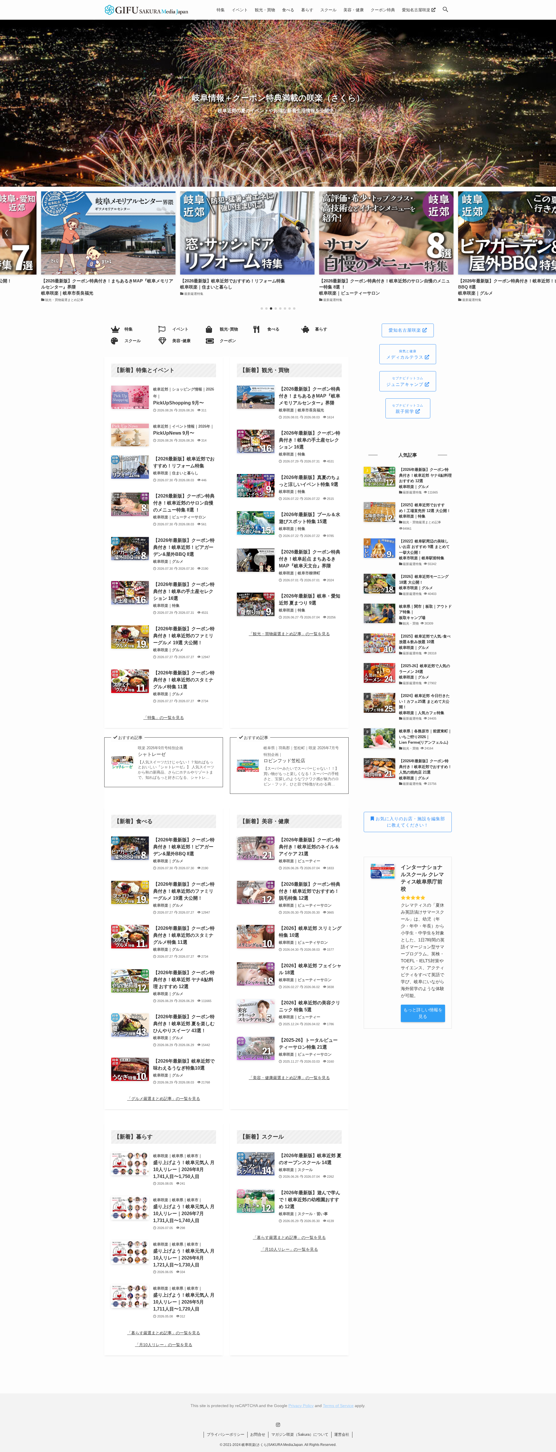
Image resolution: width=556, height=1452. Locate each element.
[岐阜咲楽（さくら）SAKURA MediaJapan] (146, 10)
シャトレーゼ (160, 751)
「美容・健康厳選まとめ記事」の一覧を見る (289, 1077)
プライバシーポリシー (225, 1434)
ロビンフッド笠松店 (301, 754)
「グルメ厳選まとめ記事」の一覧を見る (163, 1098)
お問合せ (257, 1434)
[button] (445, 10)
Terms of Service (338, 1405)
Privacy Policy (301, 1405)
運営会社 (341, 1434)
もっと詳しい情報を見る (422, 1013)
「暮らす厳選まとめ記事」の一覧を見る (163, 1333)
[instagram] (278, 1424)
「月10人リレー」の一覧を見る (163, 1344)
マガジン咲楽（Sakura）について (299, 1434)
